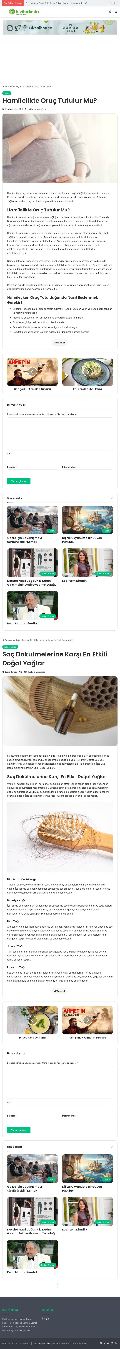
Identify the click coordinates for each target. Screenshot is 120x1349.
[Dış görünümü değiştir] (110, 13)
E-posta (12, 467)
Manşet (60, 342)
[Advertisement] (60, 61)
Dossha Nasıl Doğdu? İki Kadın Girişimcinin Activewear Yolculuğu (32, 583)
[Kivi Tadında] (24, 12)
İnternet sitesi (69, 467)
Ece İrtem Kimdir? (34, 3)
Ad (9, 453)
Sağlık (18, 86)
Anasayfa (9, 86)
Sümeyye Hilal (11, 109)
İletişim (45, 1318)
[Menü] (3, 13)
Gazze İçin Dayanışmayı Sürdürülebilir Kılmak (24, 540)
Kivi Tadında (39, 1343)
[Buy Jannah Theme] (60, 27)
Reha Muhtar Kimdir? (22, 623)
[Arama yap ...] (116, 13)
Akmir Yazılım (53, 1343)
